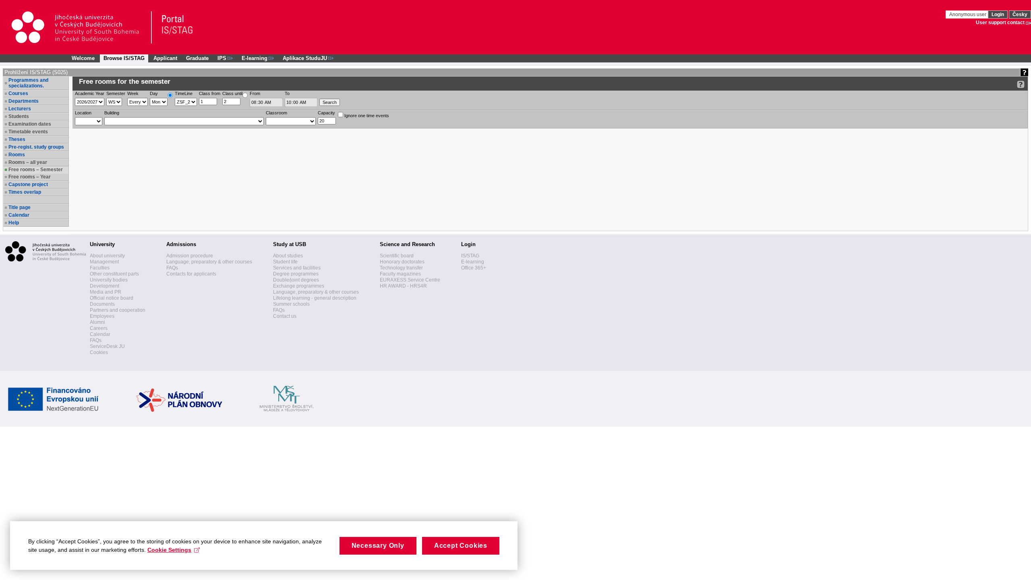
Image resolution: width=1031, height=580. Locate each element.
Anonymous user (968, 14)
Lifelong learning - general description (314, 298)
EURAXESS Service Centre (410, 280)
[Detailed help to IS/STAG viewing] (1021, 84)
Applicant (165, 58)
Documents (102, 304)
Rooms (16, 154)
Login (998, 14)
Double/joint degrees (296, 280)
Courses (18, 93)
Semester (115, 93)
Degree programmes (296, 274)
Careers (99, 328)
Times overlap (24, 192)
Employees (102, 316)
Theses (16, 139)
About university (107, 256)
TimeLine (184, 93)
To (287, 93)
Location (83, 112)
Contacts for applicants (191, 274)
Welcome (83, 58)
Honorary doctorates (402, 262)
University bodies (109, 280)
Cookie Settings (169, 550)
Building (111, 112)
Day (154, 93)
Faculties (100, 268)
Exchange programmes (298, 286)
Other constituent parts (114, 274)
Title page (19, 207)
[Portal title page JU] (173, 27)
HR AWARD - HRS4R (403, 286)
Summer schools (291, 304)
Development (104, 286)
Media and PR (105, 292)
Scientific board (397, 256)
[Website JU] (81, 27)
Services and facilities (297, 268)
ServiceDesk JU (107, 346)
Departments (23, 101)
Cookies (99, 352)
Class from (209, 93)
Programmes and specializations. (28, 83)
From (255, 93)
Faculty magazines (400, 274)
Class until (232, 93)
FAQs (95, 340)
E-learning (472, 262)
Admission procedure (189, 256)
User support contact (1000, 22)
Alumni (97, 322)
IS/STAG (470, 256)
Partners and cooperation (117, 310)
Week (133, 93)
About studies (288, 256)
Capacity (326, 112)
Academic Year (89, 93)
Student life (285, 262)
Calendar (18, 215)
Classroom (276, 112)
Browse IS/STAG (124, 58)
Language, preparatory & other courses (209, 262)
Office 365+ (473, 268)
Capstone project (28, 184)
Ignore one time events (366, 115)
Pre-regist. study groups (36, 147)
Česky (1019, 14)
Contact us (284, 316)
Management (104, 262)
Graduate (197, 58)
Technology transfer (401, 268)
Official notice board (111, 298)
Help (13, 223)
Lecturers (19, 109)
